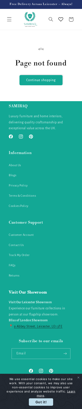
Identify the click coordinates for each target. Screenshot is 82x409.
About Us (15, 165)
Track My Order (19, 255)
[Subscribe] (65, 353)
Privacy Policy (18, 185)
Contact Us (16, 245)
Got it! (41, 402)
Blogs (12, 175)
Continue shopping (41, 80)
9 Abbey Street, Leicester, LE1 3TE (38, 326)
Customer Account (21, 234)
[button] (9, 19)
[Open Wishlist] (61, 19)
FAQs (12, 265)
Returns (14, 275)
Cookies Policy (18, 206)
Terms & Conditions (22, 195)
